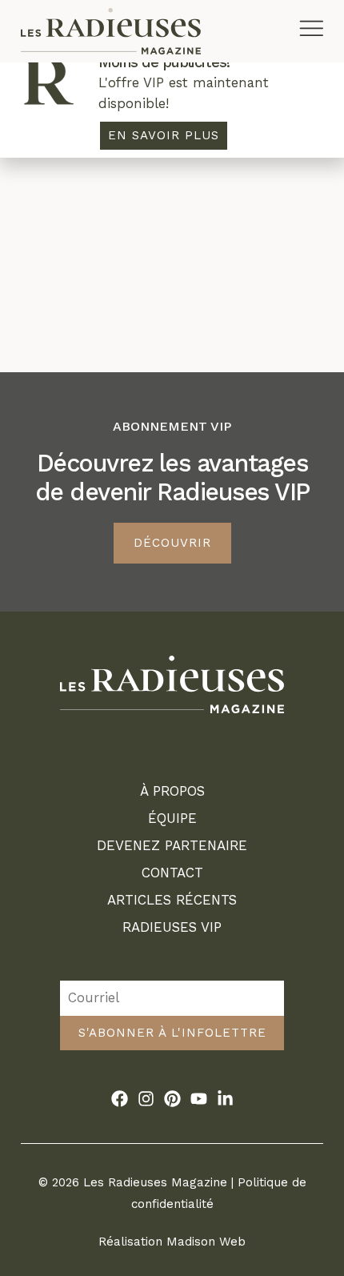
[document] (172, 638)
